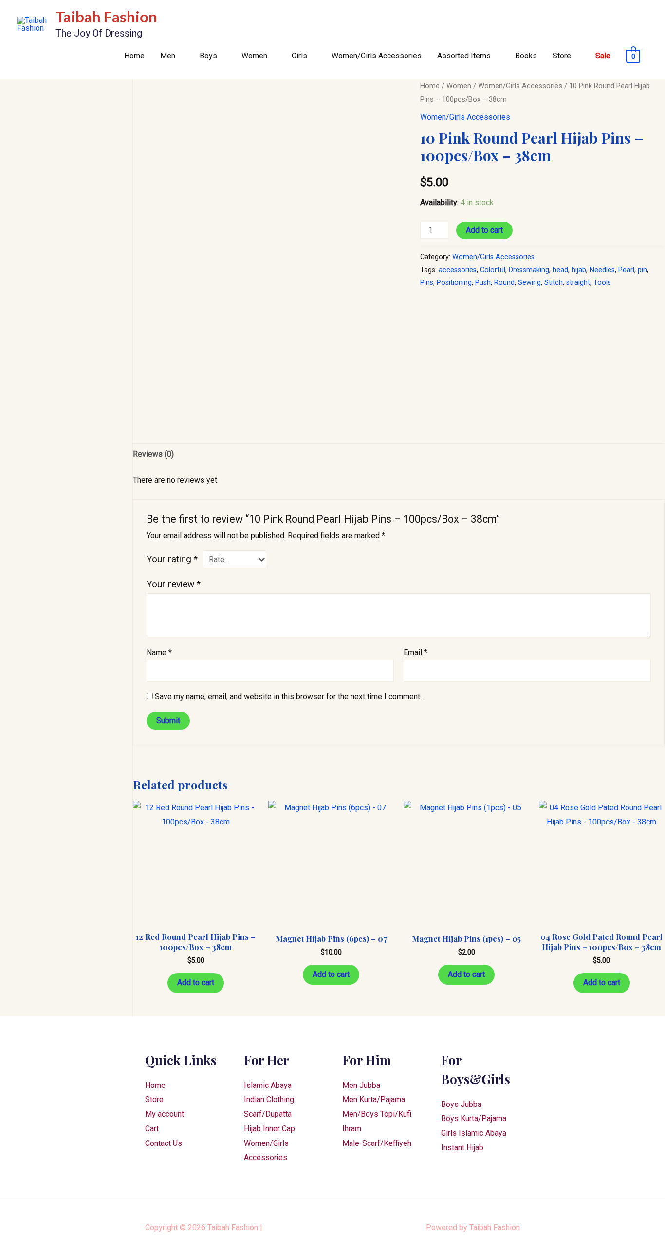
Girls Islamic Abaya (473, 1133)
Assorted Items (464, 55)
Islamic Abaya (268, 1085)
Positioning (454, 283)
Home (134, 55)
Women (254, 55)
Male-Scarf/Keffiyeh (376, 1143)
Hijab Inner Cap (269, 1128)
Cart (152, 1128)
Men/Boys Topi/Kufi (376, 1114)
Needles (602, 270)
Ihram (351, 1128)
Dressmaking (529, 270)
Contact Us (163, 1143)
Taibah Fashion (106, 16)
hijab (579, 270)
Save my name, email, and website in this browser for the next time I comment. (288, 696)
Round (504, 283)
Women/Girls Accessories (377, 55)
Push (483, 283)
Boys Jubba (461, 1104)
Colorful (492, 270)
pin (642, 270)
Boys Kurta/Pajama (473, 1118)
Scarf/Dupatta (268, 1114)
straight (578, 283)
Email (415, 652)
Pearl (626, 270)
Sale (602, 55)
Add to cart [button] (195, 982)
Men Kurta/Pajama (373, 1099)
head (560, 270)
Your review (174, 584)
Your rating (172, 558)
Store (562, 55)
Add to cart (484, 230)
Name (159, 652)
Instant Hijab (462, 1147)
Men (167, 55)
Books (526, 55)
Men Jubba (361, 1085)
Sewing (529, 283)
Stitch (553, 283)
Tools (602, 283)
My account (164, 1114)
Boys (208, 55)
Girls (299, 55)
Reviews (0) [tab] (153, 454)
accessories (458, 270)
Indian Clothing (269, 1099)
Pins (426, 283)
